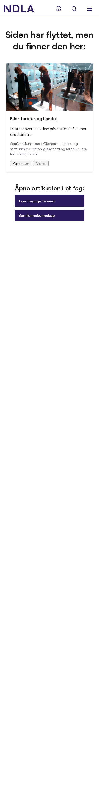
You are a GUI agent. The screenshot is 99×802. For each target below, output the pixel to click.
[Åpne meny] (89, 8)
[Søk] (74, 8)
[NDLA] (19, 8)
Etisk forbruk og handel (33, 118)
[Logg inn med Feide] (58, 8)
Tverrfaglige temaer (37, 201)
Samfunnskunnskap (37, 215)
